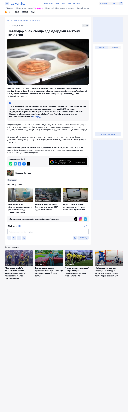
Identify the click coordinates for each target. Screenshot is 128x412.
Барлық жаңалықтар (21, 20)
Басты (9, 20)
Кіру (87, 226)
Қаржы (57, 3)
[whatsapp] (11, 164)
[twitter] (28, 164)
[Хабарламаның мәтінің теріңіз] (48, 232)
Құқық (69, 3)
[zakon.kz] (18, 3)
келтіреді (36, 116)
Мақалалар (76, 3)
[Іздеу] (121, 3)
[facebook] (19, 164)
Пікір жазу (83, 238)
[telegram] (15, 164)
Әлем (51, 3)
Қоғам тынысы (35, 20)
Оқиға (63, 3)
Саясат (45, 3)
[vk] (24, 164)
